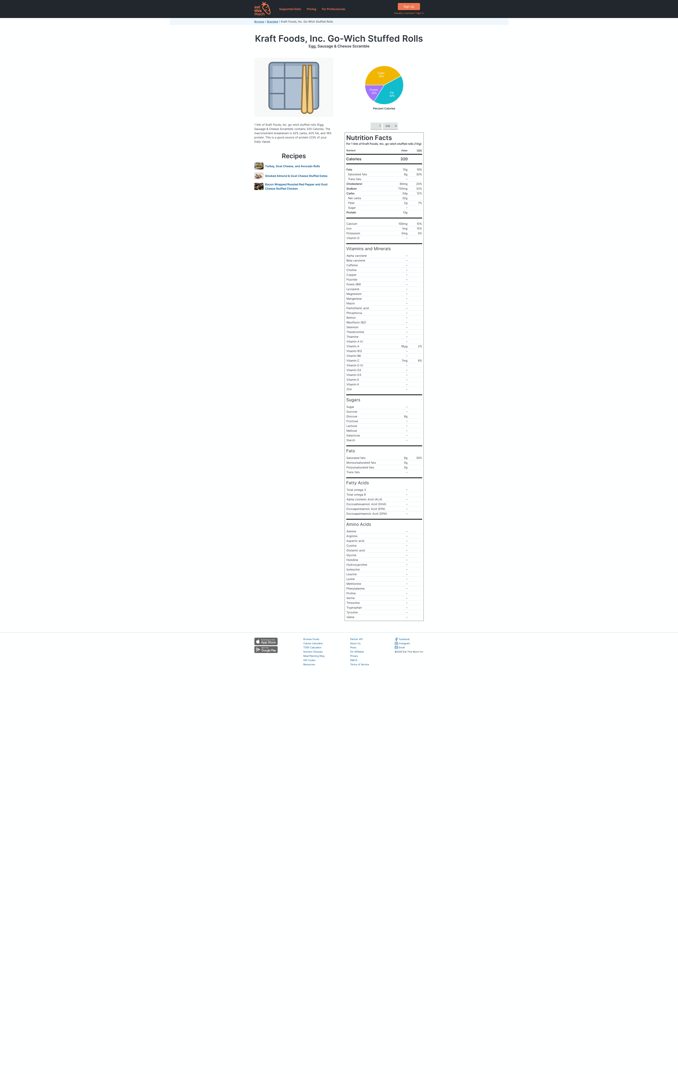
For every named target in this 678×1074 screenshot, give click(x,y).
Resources (309, 664)
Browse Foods (311, 639)
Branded (272, 21)
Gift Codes (309, 660)
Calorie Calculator (313, 643)
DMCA (353, 660)
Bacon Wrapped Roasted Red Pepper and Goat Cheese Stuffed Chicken (296, 186)
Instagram (404, 643)
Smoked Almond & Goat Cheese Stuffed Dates (296, 176)
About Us (355, 643)
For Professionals (333, 9)
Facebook (404, 639)
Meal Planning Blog (313, 655)
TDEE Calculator (312, 647)
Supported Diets (290, 9)
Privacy (354, 655)
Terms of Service (359, 664)
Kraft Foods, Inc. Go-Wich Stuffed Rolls (339, 38)
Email (402, 647)
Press (353, 647)
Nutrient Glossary (313, 651)
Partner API (356, 639)
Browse (259, 21)
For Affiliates (357, 651)
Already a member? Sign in (409, 13)
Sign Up (409, 6)
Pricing (311, 9)
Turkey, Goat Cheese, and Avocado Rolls (292, 166)
